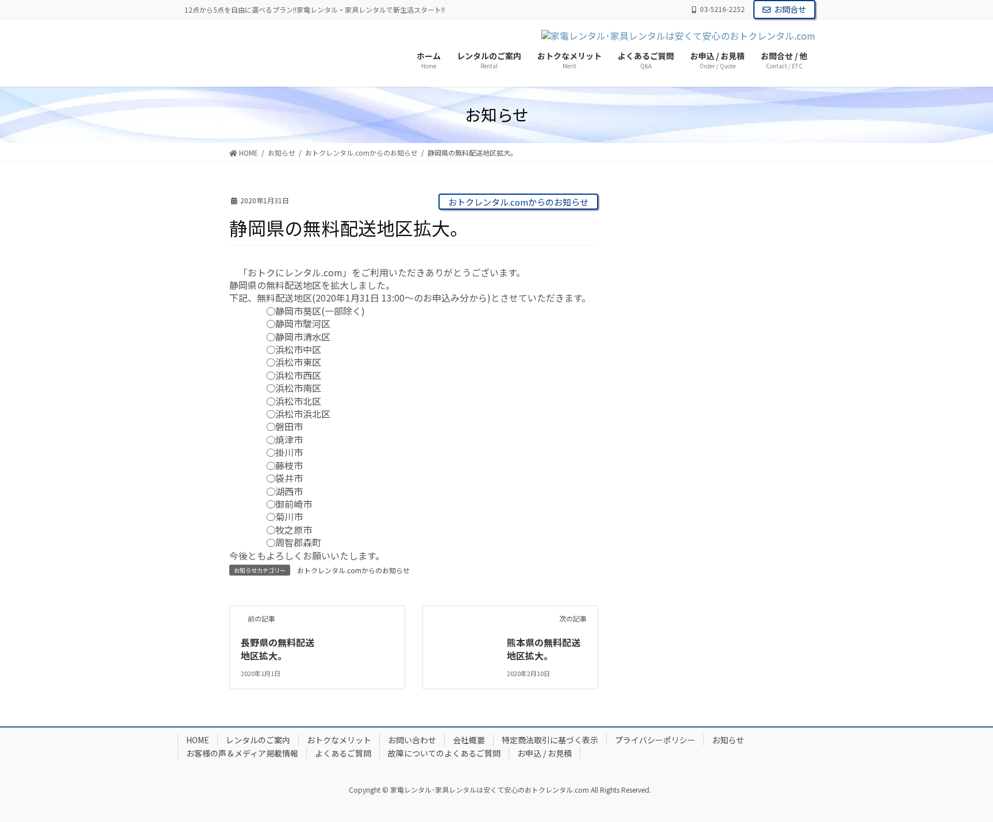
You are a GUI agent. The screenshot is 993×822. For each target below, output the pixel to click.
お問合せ (790, 9)
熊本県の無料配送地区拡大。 (543, 648)
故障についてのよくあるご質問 (444, 753)
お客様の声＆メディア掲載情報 (242, 753)
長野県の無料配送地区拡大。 (277, 648)
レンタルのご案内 (258, 740)
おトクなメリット (339, 740)
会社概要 (469, 740)
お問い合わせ (412, 740)
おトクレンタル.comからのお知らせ (518, 202)
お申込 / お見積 (544, 753)
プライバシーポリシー (655, 740)
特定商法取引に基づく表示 (550, 740)
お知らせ (728, 740)
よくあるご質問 (343, 753)
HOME (197, 740)
